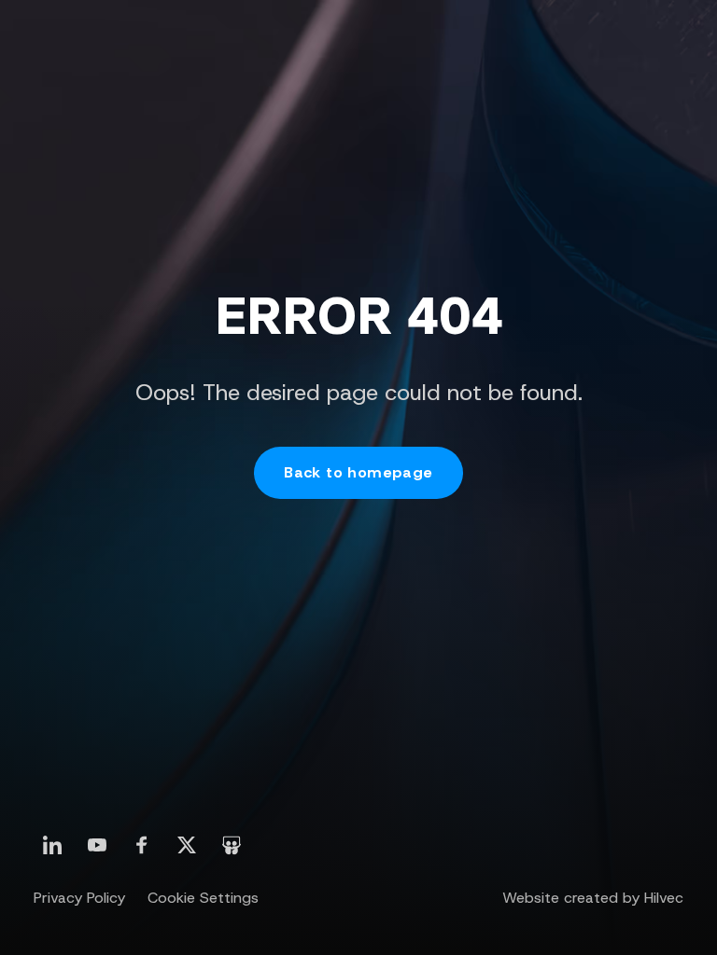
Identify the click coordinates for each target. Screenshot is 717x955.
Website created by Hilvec (592, 897)
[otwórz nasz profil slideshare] (231, 845)
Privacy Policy (79, 897)
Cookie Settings (203, 897)
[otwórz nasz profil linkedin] (52, 845)
